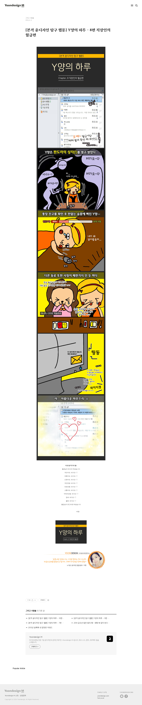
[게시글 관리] (35, 600)
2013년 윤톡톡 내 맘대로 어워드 (40, 628)
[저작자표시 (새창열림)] (48, 600)
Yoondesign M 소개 (11, 695)
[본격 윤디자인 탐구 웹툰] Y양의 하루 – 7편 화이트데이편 (46, 623)
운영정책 (23, 695)
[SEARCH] (136, 5)
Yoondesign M (35, 637)
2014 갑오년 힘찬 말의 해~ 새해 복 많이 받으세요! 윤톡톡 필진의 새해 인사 (92, 623)
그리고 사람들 (30, 18)
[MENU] (132, 5)
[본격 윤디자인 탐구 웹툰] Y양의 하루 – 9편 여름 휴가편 (92, 618)
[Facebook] (126, 696)
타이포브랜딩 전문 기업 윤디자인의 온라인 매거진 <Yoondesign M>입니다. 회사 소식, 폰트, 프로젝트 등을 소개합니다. (64, 641)
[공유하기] (32, 600)
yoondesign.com (103, 696)
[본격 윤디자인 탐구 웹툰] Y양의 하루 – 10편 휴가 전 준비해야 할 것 (46, 618)
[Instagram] (121, 696)
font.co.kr (101, 698)
